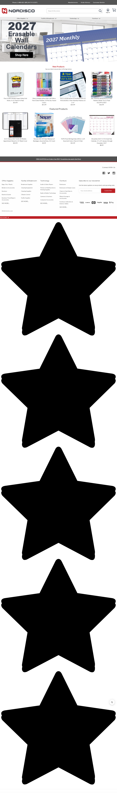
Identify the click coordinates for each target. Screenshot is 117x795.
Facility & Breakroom (47, 18)
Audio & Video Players (46, 184)
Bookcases (63, 184)
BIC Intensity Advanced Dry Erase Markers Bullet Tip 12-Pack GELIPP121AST (101, 100)
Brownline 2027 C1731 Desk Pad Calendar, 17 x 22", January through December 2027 (101, 141)
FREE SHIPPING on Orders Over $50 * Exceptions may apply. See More (58, 159)
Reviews (4, 217)
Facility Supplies (25, 198)
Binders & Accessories (8, 188)
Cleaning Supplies (26, 191)
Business (4, 191)
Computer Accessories (46, 200)
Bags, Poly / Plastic (7, 184)
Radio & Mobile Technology (48, 193)
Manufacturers (73, 2)
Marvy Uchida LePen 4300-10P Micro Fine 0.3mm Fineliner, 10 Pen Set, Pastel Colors (44, 100)
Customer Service (99, 2)
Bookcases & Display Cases (67, 188)
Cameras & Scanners (46, 196)
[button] (112, 702)
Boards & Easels (6, 194)
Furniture (95, 18)
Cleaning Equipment (27, 188)
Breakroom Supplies (26, 184)
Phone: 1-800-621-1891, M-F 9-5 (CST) (24, 2)
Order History (85, 2)
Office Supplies (21, 18)
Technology (73, 18)
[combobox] (75, 11)
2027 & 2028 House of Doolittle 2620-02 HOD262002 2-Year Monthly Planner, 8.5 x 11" (73, 100)
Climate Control (25, 194)
